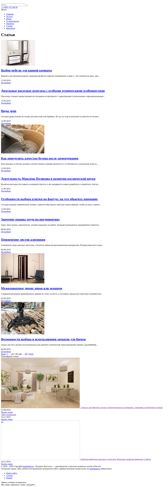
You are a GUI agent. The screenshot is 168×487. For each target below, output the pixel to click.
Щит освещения (9, 414)
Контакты (10, 28)
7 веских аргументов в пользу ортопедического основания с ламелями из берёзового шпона (121, 407)
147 (12, 354)
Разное (9, 478)
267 (26, 354)
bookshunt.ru (28, 466)
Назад (3, 354)
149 (20, 354)
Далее (31, 354)
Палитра (10, 23)
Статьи (9, 26)
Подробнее (6, 83)
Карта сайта (11, 473)
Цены (8, 19)
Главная (9, 14)
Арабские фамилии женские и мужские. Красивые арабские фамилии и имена (115, 459)
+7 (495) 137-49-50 (9, 7)
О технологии (12, 21)
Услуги (9, 16)
